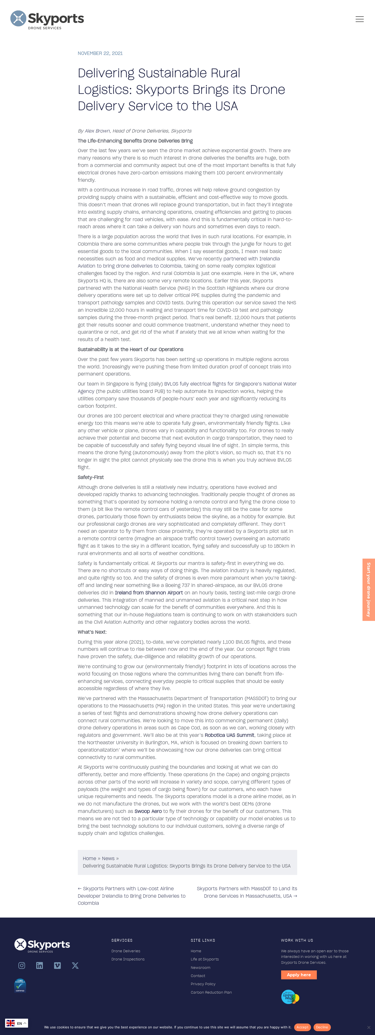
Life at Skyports (205, 959)
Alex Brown (97, 131)
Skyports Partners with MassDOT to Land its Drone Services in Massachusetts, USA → (247, 892)
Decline (322, 1027)
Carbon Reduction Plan (211, 992)
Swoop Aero (148, 811)
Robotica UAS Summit (229, 735)
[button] (21, 965)
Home (89, 858)
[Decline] (368, 1027)
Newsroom (200, 967)
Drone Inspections (128, 959)
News (108, 858)
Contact (198, 975)
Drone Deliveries (125, 951)
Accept (302, 1027)
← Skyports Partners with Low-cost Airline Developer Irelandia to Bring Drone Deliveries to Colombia (131, 896)
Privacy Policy (203, 984)
